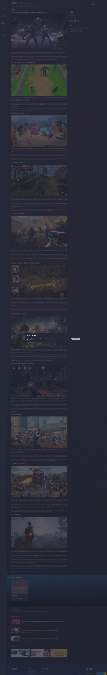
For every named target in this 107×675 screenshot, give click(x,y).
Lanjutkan (76, 338)
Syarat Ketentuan (56, 338)
